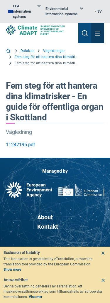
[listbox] (24, 11)
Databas (27, 51)
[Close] (102, 253)
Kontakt (47, 226)
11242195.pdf (20, 144)
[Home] (9, 51)
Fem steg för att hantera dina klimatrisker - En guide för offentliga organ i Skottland (47, 57)
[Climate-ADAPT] (40, 30)
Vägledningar (54, 51)
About (45, 217)
